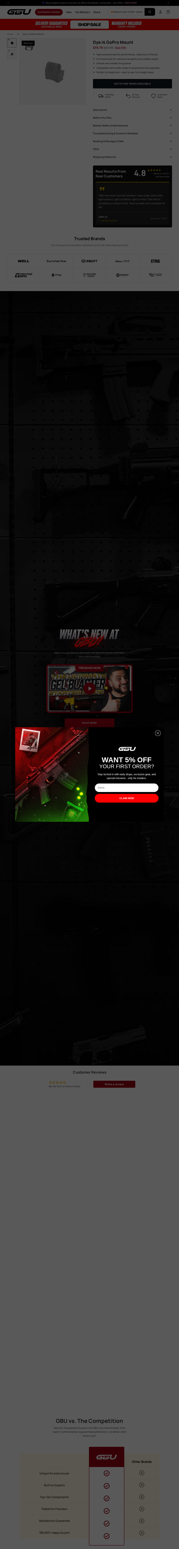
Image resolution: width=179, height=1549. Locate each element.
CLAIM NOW (126, 798)
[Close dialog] (157, 733)
